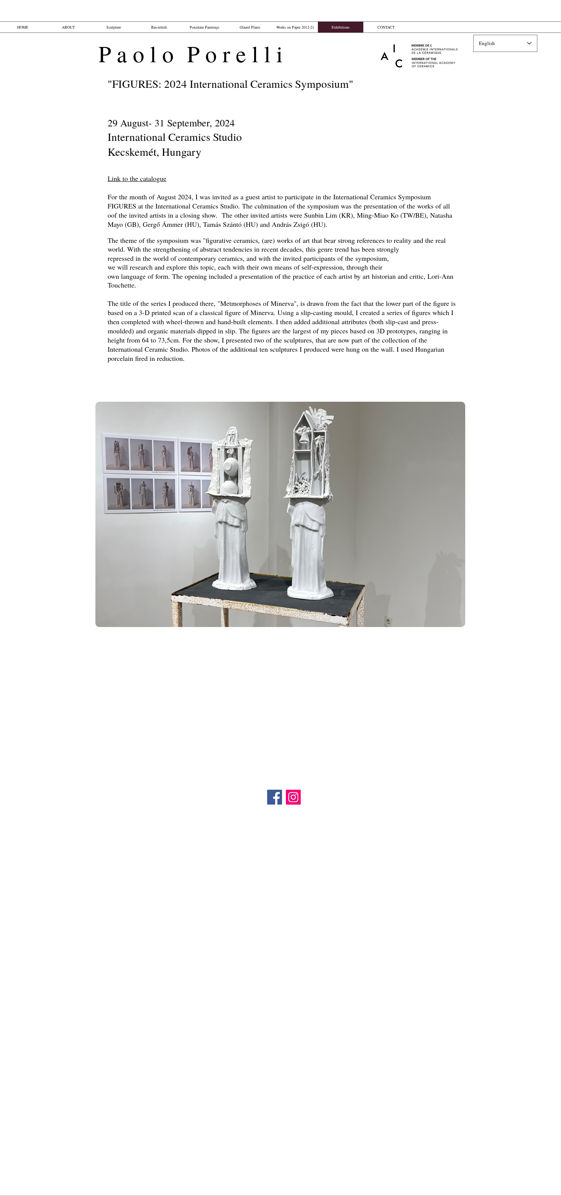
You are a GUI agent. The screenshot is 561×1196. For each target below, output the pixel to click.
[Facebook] (274, 797)
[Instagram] (293, 797)
